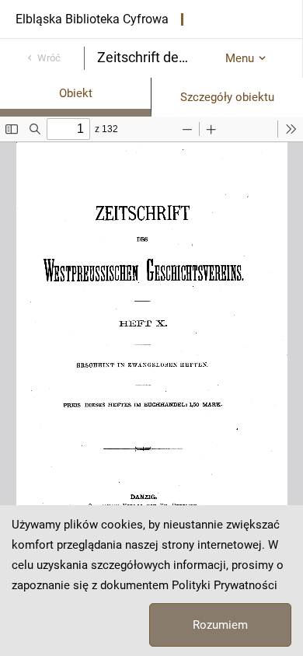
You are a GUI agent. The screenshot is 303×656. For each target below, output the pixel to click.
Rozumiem (220, 625)
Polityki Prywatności (224, 585)
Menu (239, 58)
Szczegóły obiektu (227, 97)
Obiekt (75, 93)
